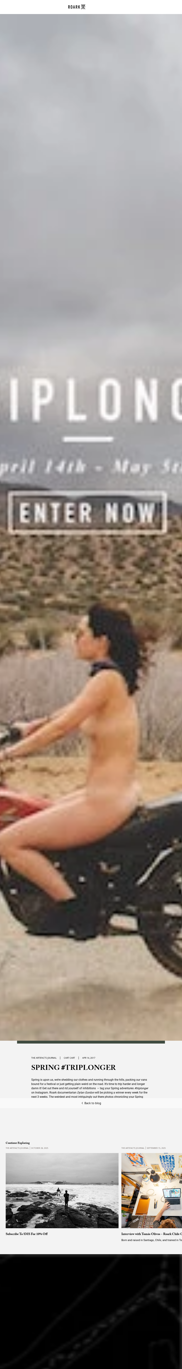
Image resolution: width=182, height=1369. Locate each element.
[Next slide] (169, 1190)
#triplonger (141, 1088)
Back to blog (92, 1103)
